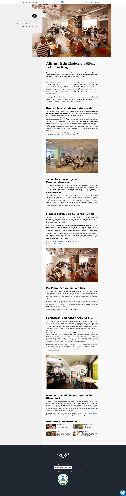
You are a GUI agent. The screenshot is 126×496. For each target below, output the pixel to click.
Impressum (52, 471)
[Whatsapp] (67, 464)
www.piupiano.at (54, 311)
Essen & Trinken (21, 23)
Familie (28, 23)
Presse (45, 471)
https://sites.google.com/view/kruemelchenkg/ (63, 134)
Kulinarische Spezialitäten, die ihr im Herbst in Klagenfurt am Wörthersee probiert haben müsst (63, 434)
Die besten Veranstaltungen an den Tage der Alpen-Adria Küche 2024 (90, 433)
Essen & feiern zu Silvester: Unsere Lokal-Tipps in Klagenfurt (63, 426)
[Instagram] (89, 2)
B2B (36, 2)
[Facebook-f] (86, 2)
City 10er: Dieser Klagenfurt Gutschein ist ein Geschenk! (90, 426)
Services (31, 2)
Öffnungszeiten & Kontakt (76, 471)
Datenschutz (65, 471)
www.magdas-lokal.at (56, 243)
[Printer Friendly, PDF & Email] (36, 27)
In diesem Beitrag (92, 413)
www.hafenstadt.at (55, 350)
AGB (59, 471)
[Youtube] (91, 2)
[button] (23, 26)
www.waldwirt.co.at (55, 207)
